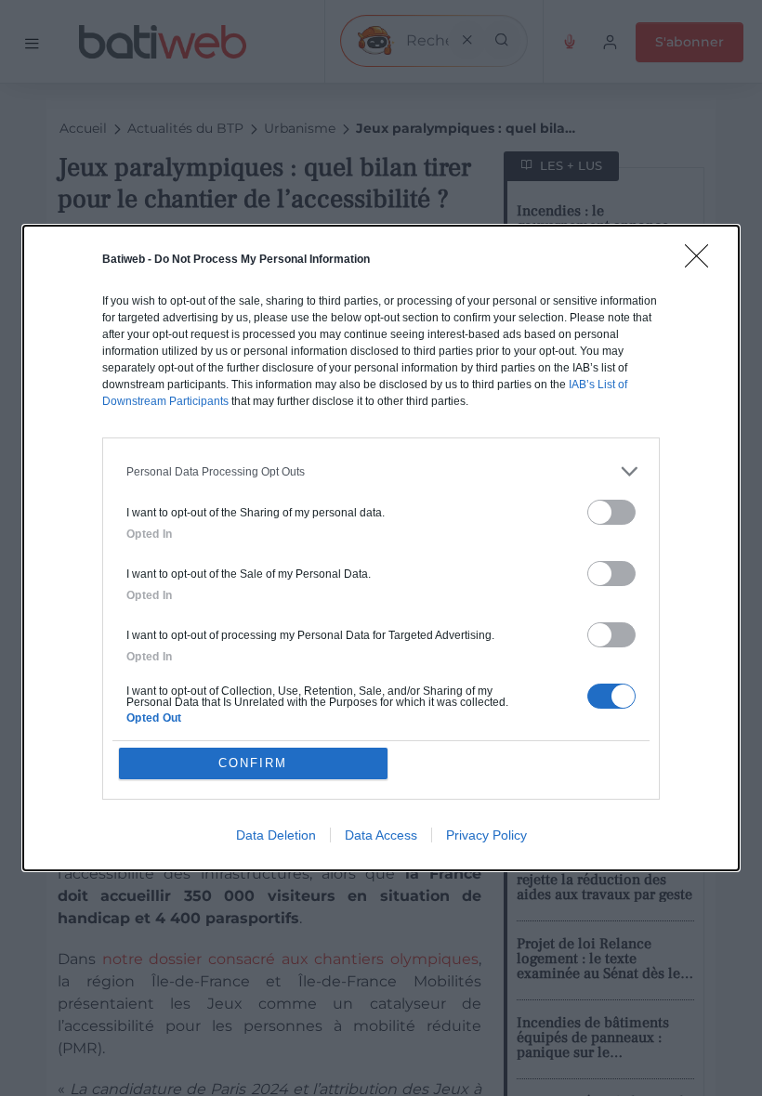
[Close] (702, 262)
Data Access (381, 835)
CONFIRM (252, 763)
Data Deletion (276, 835)
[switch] (611, 512)
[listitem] (381, 471)
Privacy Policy (486, 835)
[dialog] (381, 548)
